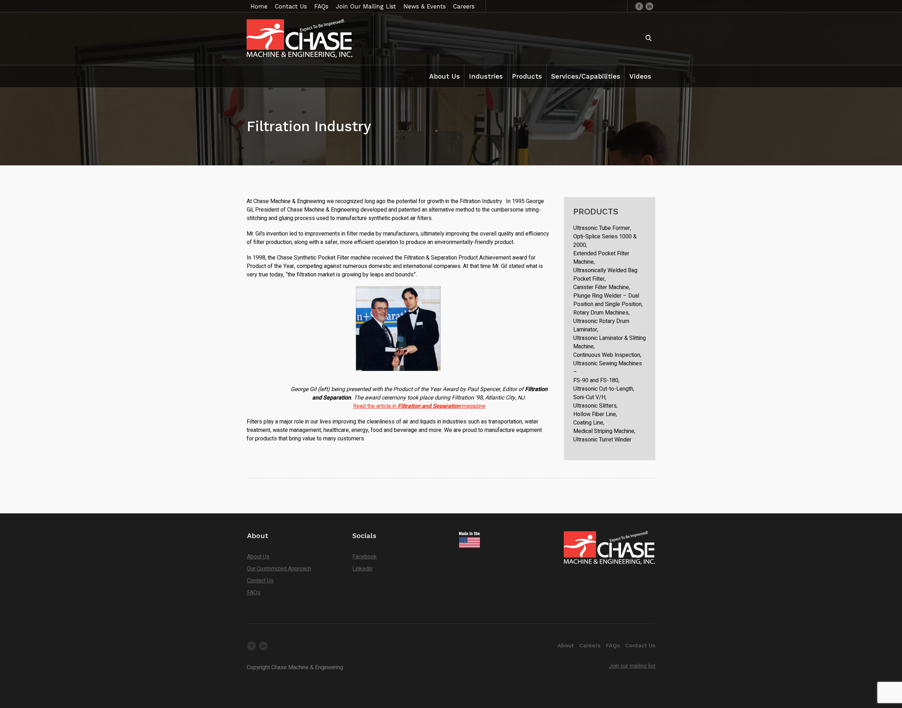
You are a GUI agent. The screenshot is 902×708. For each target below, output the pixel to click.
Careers (589, 645)
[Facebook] (639, 6)
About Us (258, 557)
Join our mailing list (632, 666)
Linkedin (362, 568)
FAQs (253, 592)
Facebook (364, 557)
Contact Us (260, 580)
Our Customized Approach (279, 568)
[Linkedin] (649, 6)
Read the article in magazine (419, 406)
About (565, 645)
